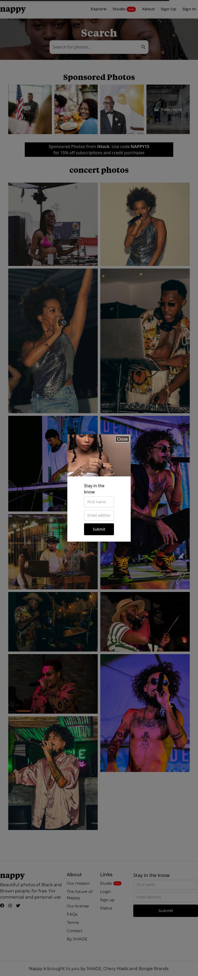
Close (122, 439)
